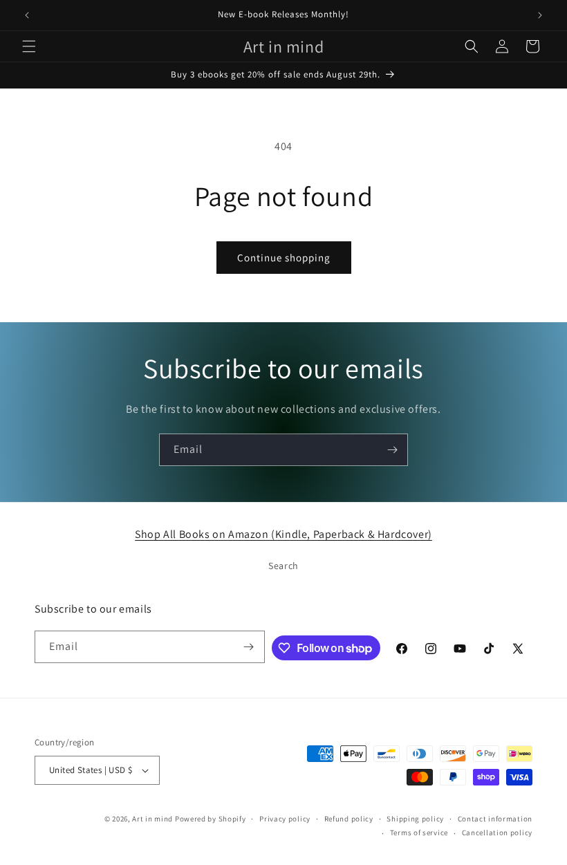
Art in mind (152, 819)
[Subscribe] (392, 450)
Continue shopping (284, 257)
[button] (29, 46)
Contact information (495, 819)
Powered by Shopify (210, 819)
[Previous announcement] (27, 15)
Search (283, 565)
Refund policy (348, 819)
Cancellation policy (497, 832)
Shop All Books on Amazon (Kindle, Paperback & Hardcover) (283, 534)
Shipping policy (415, 819)
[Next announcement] (540, 15)
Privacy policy (284, 819)
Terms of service (419, 832)
